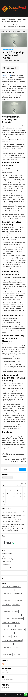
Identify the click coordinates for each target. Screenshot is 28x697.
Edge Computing (6, 23)
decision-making (6, 618)
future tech (12, 625)
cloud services (6, 597)
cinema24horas (5, 671)
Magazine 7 (15, 695)
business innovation (20, 589)
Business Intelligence (8, 593)
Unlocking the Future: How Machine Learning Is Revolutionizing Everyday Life (13, 511)
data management (7, 607)
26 (10, 499)
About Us (14, 24)
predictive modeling (17, 640)
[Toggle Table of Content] (16, 68)
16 (24, 493)
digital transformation (17, 618)
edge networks (15, 622)
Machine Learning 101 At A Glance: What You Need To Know (15, 460)
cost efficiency (18, 600)
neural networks (7, 640)
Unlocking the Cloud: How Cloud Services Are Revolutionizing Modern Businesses (13, 520)
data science (15, 611)
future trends (20, 625)
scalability (16, 643)
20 (14, 496)
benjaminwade (5, 689)
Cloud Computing (16, 21)
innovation (5, 633)
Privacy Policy (22, 26)
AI (3, 586)
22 (20, 496)
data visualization (7, 615)
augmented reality (16, 586)
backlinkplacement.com (7, 679)
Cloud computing (6, 75)
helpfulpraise (5, 672)
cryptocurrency (6, 604)
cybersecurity (15, 604)
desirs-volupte (5, 687)
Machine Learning (7, 21)
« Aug (3, 504)
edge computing (6, 622)
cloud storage (15, 597)
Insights (11, 633)
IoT (16, 633)
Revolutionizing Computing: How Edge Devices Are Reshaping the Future (13, 516)
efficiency (5, 625)
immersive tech (21, 629)
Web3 (19, 654)
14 (17, 493)
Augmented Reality (20, 19)
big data (5, 589)
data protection (16, 607)
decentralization (17, 615)
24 (3, 499)
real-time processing (7, 643)
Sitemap (6, 27)
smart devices (16, 647)
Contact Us (15, 26)
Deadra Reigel (8, 60)
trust (15, 654)
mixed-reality (15, 636)
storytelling (6, 651)
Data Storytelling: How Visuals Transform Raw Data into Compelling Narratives (13, 529)
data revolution (6, 611)
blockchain (11, 589)
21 (17, 496)
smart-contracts (7, 647)
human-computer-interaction (9, 629)
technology (13, 651)
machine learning (7, 636)
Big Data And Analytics (8, 18)
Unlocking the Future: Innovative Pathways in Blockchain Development (13, 525)
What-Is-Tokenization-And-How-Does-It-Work (13, 455)
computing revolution (8, 600)
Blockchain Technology (8, 19)
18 (7, 496)
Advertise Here (8, 26)
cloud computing (18, 593)
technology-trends (7, 654)
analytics (8, 586)
